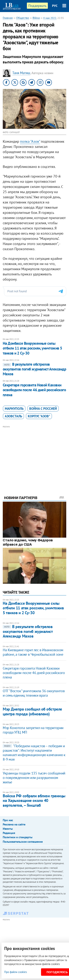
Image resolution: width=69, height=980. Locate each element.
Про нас (8, 820)
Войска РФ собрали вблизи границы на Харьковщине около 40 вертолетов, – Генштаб (34, 800)
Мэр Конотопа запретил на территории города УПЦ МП (33, 730)
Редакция (9, 833)
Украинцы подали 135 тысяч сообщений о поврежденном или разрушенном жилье (34, 777)
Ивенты (8, 828)
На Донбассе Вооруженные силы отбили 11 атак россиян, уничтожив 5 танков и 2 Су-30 (32, 348)
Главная (8, 18)
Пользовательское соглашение (23, 841)
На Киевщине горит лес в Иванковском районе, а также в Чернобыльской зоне (33, 652)
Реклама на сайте (14, 824)
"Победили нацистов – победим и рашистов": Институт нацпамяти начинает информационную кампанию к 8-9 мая (34, 753)
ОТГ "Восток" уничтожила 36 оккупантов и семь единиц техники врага (34, 693)
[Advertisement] (34, 455)
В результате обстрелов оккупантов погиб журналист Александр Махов (34, 369)
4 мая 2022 (49, 18)
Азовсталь (13, 416)
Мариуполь (14, 408)
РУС (55, 6)
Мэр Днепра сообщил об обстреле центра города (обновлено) (32, 711)
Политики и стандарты (17, 837)
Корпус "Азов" (39, 416)
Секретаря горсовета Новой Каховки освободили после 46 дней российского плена (34, 390)
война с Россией (43, 408)
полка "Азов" (30, 141)
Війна (36, 18)
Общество (22, 18)
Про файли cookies (15, 972)
